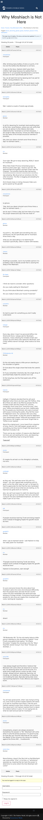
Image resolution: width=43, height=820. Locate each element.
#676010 (38, 548)
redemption (4, 32)
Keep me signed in (10, 799)
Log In (6, 803)
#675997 (38, 299)
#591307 (38, 50)
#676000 (38, 385)
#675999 (38, 349)
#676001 (38, 446)
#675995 (38, 270)
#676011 (38, 574)
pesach (32, 30)
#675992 (38, 189)
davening (12, 30)
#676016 (38, 686)
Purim (36, 30)
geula (21, 30)
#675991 (38, 147)
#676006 (38, 467)
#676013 (38, 624)
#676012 (38, 604)
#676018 (38, 744)
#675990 (38, 111)
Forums (7, 28)
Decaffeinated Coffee (16, 28)
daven (7, 30)
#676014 (38, 652)
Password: (6, 792)
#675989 (38, 92)
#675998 (38, 320)
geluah (18, 30)
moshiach (26, 30)
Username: (6, 786)
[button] (1, 1)
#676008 (38, 527)
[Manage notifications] (38, 815)
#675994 (38, 247)
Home (2, 28)
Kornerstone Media (16, 818)
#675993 (38, 219)
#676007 (38, 504)
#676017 (38, 716)
